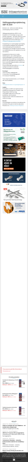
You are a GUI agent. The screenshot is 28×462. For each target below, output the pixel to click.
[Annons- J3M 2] (14, 164)
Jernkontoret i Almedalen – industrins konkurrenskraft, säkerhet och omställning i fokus (13, 442)
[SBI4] (14, 4)
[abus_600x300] (14, 207)
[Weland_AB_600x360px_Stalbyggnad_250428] (14, 120)
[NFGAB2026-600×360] (14, 179)
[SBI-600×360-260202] (14, 150)
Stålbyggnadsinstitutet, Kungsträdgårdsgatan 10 (14, 84)
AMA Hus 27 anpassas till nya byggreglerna (13, 432)
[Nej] (26, 457)
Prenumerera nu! (6, 371)
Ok (14, 459)
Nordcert (21, 65)
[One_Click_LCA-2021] (14, 135)
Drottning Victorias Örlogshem (17, 105)
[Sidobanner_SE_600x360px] (14, 194)
